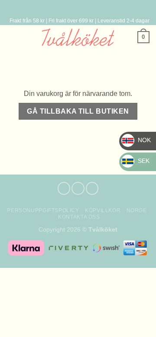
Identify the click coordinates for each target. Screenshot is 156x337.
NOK (138, 140)
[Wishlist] (10, 37)
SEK (138, 160)
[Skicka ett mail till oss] (92, 188)
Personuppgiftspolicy (43, 210)
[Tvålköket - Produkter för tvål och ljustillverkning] (78, 37)
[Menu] (76, 8)
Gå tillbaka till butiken (78, 111)
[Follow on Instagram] (78, 188)
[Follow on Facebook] (64, 188)
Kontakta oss (79, 217)
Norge (137, 210)
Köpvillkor (102, 210)
